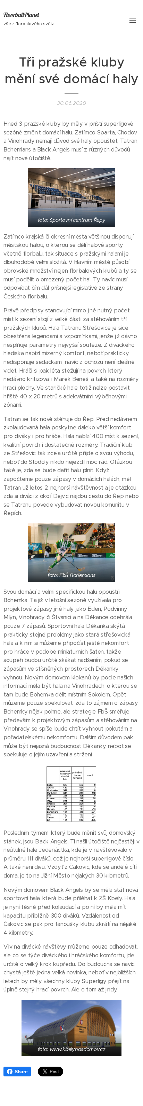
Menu (133, 20)
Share (21, 1071)
